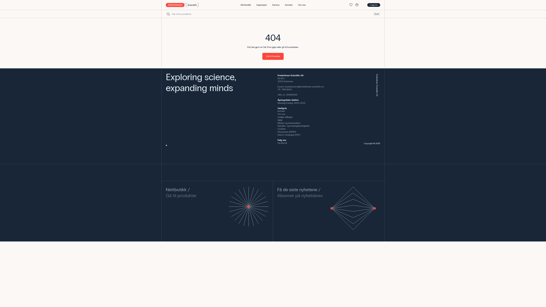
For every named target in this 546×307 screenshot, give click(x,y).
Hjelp (280, 120)
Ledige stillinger (285, 117)
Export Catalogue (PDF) (289, 134)
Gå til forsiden (273, 56)
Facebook (282, 143)
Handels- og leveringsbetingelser (294, 126)
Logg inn (374, 5)
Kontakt (281, 111)
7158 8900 (287, 89)
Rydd (377, 14)
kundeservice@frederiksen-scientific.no (304, 86)
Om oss (281, 114)
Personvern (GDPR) (287, 131)
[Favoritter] (351, 5)
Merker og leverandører (289, 123)
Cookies (282, 128)
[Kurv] (357, 5)
